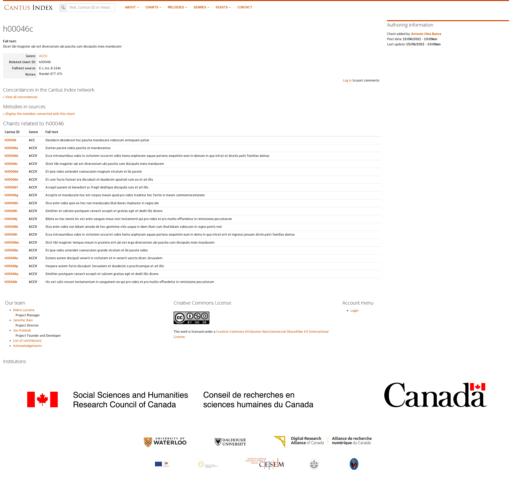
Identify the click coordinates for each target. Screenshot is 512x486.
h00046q (11, 274)
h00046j (11, 219)
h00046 (10, 140)
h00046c (11, 164)
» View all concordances (20, 97)
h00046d (11, 171)
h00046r (11, 282)
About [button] (131, 7)
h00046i (11, 211)
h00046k (11, 227)
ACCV (43, 56)
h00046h (11, 203)
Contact (244, 7)
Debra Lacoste (23, 310)
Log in (347, 80)
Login (354, 311)
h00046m (12, 242)
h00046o (11, 258)
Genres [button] (200, 7)
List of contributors (27, 341)
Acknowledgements (27, 346)
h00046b (11, 156)
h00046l (11, 234)
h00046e (11, 179)
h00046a (11, 148)
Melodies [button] (176, 7)
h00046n (11, 250)
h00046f (11, 187)
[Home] (29, 5)
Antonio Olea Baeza (426, 34)
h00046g (11, 195)
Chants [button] (152, 7)
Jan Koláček (22, 330)
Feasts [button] (222, 7)
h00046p (11, 266)
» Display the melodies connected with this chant (39, 114)
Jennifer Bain (23, 320)
